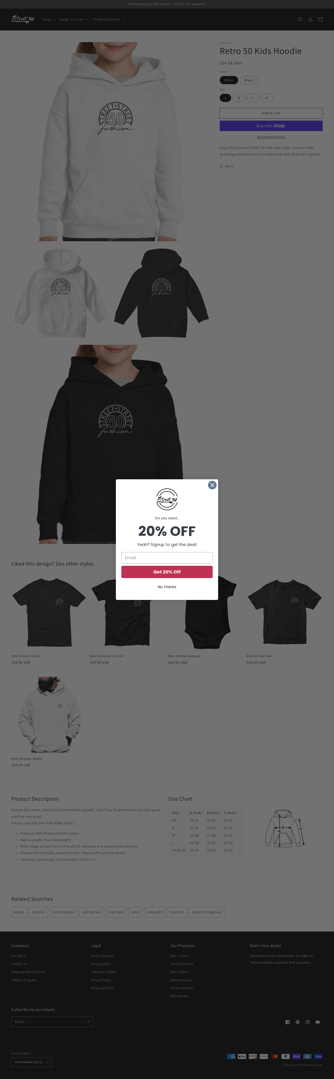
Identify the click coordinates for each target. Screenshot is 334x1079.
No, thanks (167, 586)
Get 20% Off (167, 572)
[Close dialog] (212, 485)
